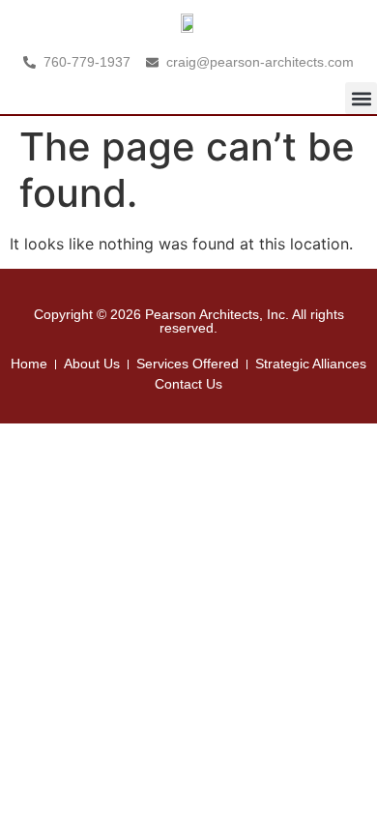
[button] (361, 98)
